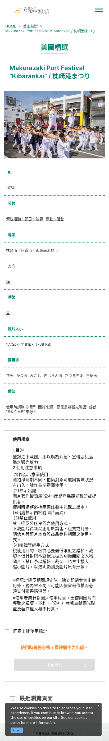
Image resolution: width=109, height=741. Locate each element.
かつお (21, 375)
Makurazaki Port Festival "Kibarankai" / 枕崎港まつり (50, 31)
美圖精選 (30, 26)
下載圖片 (54, 664)
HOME (10, 26)
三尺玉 (91, 375)
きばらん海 (53, 375)
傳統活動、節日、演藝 (24, 219)
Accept (17, 730)
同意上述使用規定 (30, 631)
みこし (35, 375)
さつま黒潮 (74, 375)
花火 (9, 375)
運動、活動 (55, 219)
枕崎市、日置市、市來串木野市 (32, 250)
